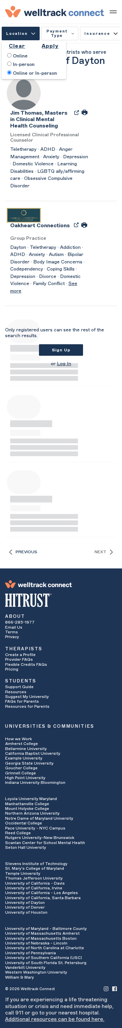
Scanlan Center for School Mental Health (45, 843)
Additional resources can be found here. (54, 1019)
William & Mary (19, 977)
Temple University (22, 873)
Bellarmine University (26, 749)
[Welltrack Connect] (54, 11)
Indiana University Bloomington (35, 782)
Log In (64, 363)
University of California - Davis (35, 883)
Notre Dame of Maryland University (39, 818)
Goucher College (21, 768)
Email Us (13, 627)
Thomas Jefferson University (34, 878)
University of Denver (25, 907)
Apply (50, 46)
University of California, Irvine (33, 888)
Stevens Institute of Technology (36, 864)
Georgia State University (29, 763)
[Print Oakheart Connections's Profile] (84, 224)
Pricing (11, 669)
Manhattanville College (27, 804)
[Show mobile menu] (113, 11)
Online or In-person (34, 73)
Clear (17, 46)
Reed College (18, 833)
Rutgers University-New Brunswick (39, 838)
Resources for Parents (27, 706)
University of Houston (26, 912)
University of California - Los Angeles (41, 893)
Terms (11, 632)
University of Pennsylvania (30, 953)
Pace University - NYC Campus (35, 828)
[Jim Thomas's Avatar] (24, 92)
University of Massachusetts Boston (41, 938)
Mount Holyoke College (27, 809)
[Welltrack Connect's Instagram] (106, 988)
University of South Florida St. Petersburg (45, 963)
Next (100, 552)
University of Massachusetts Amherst (42, 933)
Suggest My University (27, 697)
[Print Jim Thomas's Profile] (84, 112)
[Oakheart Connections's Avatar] (24, 214)
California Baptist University (32, 753)
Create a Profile (20, 655)
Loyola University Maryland (31, 799)
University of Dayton (25, 903)
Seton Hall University (25, 847)
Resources (15, 692)
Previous (26, 552)
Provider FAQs (19, 659)
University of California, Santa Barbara (43, 898)
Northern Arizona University (32, 813)
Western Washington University (36, 972)
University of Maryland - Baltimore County (46, 929)
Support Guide (19, 687)
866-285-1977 (20, 622)
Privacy (12, 637)
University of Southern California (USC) (43, 958)
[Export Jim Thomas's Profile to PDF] (77, 112)
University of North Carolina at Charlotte (44, 948)
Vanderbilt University (25, 967)
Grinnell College (20, 773)
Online (19, 56)
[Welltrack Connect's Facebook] (114, 988)
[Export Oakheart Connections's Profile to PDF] (77, 224)
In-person (23, 64)
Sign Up (61, 350)
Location (17, 34)
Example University (23, 758)
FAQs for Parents (22, 701)
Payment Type (56, 33)
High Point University (25, 778)
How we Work (18, 739)
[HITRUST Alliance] (61, 600)
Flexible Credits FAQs (26, 664)
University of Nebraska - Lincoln (36, 943)
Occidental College (23, 823)
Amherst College (21, 744)
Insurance (97, 34)
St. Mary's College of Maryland (34, 868)
